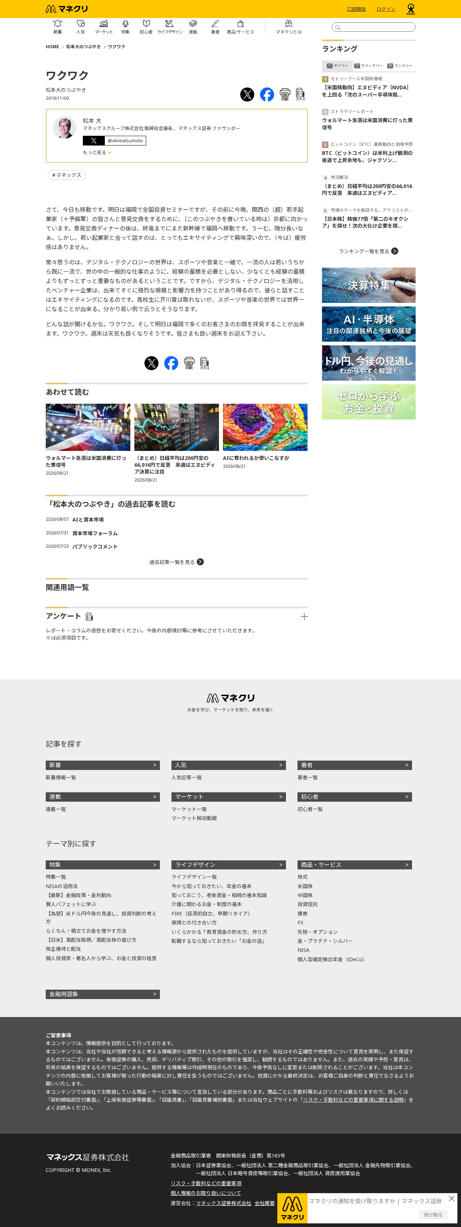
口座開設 (356, 9)
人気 (181, 765)
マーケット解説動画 (194, 818)
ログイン (386, 9)
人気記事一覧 (186, 777)
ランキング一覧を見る (364, 251)
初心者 (309, 797)
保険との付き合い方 (194, 922)
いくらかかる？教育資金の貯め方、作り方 (219, 931)
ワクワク (116, 47)
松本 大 (92, 121)
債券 (302, 913)
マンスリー (403, 65)
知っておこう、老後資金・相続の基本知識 (219, 895)
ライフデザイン (195, 865)
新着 (55, 765)
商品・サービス (321, 865)
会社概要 (265, 1203)
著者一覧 (307, 777)
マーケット (189, 797)
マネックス (68, 174)
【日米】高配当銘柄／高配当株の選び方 (91, 939)
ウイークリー (372, 65)
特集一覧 (56, 876)
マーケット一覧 (189, 809)
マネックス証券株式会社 (223, 1203)
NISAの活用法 (62, 886)
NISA (303, 949)
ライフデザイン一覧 (194, 876)
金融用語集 (63, 994)
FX (300, 922)
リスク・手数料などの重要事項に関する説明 (353, 1099)
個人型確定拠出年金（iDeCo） (332, 959)
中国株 (305, 895)
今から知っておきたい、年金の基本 (211, 886)
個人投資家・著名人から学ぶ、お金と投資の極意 (101, 958)
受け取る (433, 1215)
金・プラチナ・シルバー (325, 940)
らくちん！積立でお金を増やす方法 (86, 930)
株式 (302, 876)
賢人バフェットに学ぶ (71, 904)
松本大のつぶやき (83, 47)
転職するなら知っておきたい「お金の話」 (219, 940)
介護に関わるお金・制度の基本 (206, 904)
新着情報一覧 (61, 777)
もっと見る (95, 152)
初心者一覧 (310, 809)
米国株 (305, 886)
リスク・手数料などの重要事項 (206, 1183)
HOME (52, 47)
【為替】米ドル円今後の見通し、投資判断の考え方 (101, 917)
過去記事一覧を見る (172, 562)
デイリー (341, 65)
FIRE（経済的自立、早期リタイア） (212, 913)
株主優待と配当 (63, 948)
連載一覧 (56, 809)
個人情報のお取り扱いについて (206, 1193)
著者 (307, 765)
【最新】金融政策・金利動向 (78, 895)
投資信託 (307, 904)
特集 (55, 865)
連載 (55, 797)
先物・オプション (317, 931)
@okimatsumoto (125, 140)
